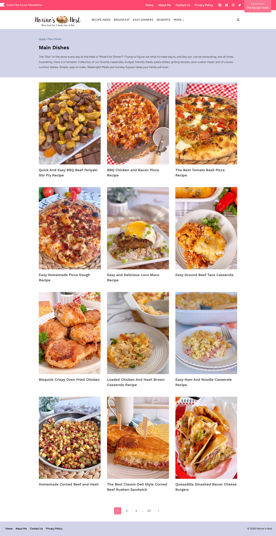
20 (149, 511)
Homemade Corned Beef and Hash (69, 484)
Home (149, 5)
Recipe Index (101, 19)
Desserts (163, 19)
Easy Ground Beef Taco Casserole (204, 275)
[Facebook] (220, 5)
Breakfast (122, 19)
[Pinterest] (226, 5)
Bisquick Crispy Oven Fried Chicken (69, 380)
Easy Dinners (143, 19)
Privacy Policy (204, 5)
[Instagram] (233, 5)
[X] (240, 5)
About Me (164, 5)
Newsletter (35, 5)
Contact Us (183, 5)
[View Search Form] (238, 20)
